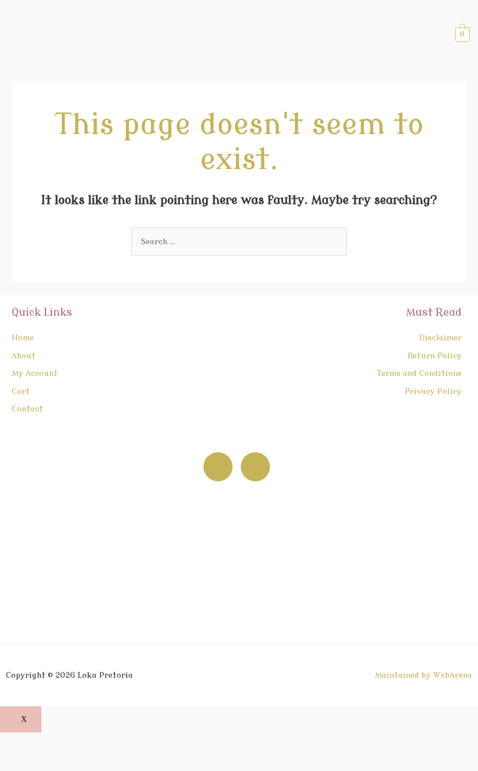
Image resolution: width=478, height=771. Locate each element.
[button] (257, 34)
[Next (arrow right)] (46, 761)
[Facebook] (218, 466)
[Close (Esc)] (109, 742)
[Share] (77, 742)
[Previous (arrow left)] (14, 761)
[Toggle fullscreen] (46, 742)
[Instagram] (255, 466)
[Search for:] (239, 241)
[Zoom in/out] (14, 742)
